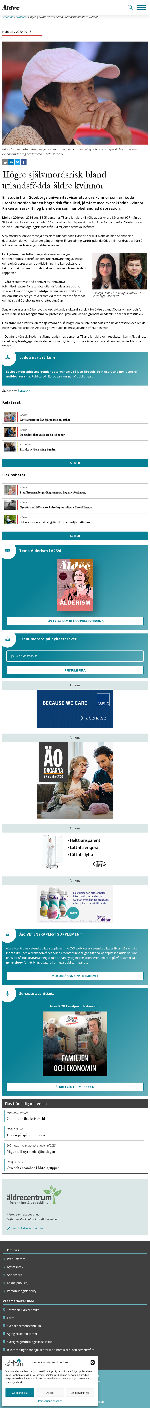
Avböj (50, 1392)
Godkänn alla (20, 1392)
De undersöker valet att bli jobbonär (42, 435)
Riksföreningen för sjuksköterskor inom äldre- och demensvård (50, 1350)
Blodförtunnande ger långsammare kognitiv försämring (53, 492)
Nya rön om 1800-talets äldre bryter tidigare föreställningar (56, 507)
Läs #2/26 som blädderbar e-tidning (75, 621)
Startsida (8, 17)
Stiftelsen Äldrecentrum (23, 1310)
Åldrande (24, 391)
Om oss (13, 1250)
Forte (10, 1318)
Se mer (75, 463)
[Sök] (130, 7)
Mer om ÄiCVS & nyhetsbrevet (75, 976)
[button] (92, 1362)
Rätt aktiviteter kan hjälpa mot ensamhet (45, 420)
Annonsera (14, 1275)
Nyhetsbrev (15, 1267)
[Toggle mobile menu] (141, 7)
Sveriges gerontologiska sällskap (29, 1342)
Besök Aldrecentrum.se (27, 1228)
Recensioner (25, 445)
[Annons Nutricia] (75, 904)
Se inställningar (80, 1392)
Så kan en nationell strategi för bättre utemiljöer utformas (55, 522)
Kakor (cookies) (17, 1283)
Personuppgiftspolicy (50, 1401)
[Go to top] (75, 1401)
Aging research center (22, 1334)
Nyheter (21, 17)
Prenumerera (16, 1259)
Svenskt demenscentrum (24, 1326)
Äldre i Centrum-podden (75, 1087)
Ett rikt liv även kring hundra (38, 449)
